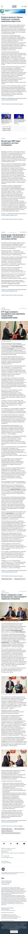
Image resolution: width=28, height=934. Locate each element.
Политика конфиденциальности (7, 920)
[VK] (3, 843)
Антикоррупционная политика (7, 912)
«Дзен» (15, 104)
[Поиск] (2, 6)
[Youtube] (24, 843)
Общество (3, 14)
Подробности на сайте (14, 283)
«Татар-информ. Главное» (7, 99)
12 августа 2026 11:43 (23, 591)
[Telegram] (10, 843)
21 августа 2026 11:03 (12, 232)
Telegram (20, 104)
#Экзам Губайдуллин (19, 828)
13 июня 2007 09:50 (23, 138)
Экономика (3, 232)
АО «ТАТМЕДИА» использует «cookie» (8, 914)
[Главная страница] (14, 6)
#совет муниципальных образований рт (11, 833)
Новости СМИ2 (6, 128)
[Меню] (25, 6)
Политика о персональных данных (8, 910)
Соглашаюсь (14, 931)
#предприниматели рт (20, 578)
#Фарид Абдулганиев (7, 578)
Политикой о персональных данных (13, 927)
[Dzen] (17, 843)
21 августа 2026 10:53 (23, 308)
